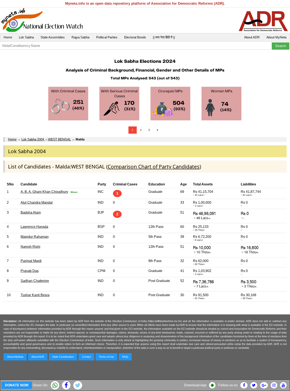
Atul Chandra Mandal (37, 202)
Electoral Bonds (135, 37)
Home (8, 37)
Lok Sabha (26, 37)
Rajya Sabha (80, 37)
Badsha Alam (31, 212)
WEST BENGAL (59, 139)
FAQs (125, 356)
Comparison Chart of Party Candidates (154, 166)
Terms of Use (106, 356)
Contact (86, 356)
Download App (195, 385)
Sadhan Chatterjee (35, 281)
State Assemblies (53, 37)
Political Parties (106, 37)
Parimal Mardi (31, 261)
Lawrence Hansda (34, 226)
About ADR (252, 37)
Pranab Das (30, 271)
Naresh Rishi (30, 246)
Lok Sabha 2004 (33, 139)
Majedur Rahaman (35, 236)
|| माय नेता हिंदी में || (164, 37)
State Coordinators (63, 356)
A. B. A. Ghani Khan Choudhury (44, 191)
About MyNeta (276, 37)
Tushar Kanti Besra (35, 295)
